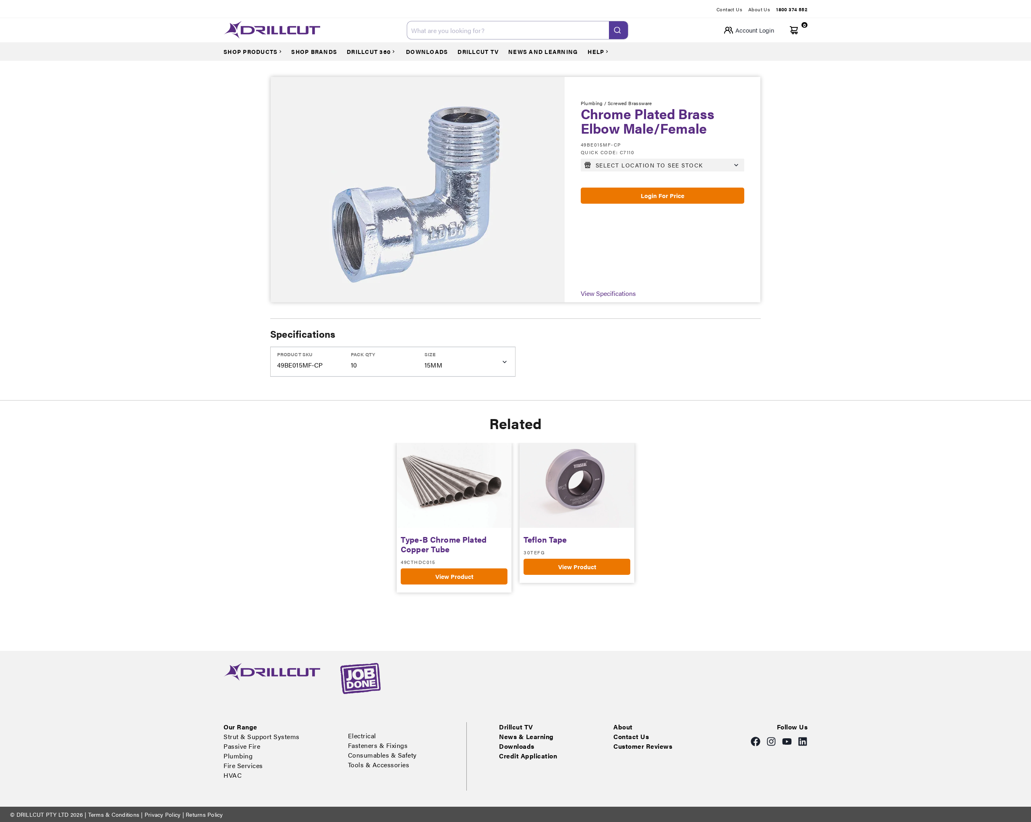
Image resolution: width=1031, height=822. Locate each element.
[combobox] (517, 30)
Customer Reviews (642, 746)
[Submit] (618, 30)
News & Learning (526, 736)
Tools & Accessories (379, 764)
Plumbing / (594, 103)
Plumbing (238, 755)
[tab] (732, 9)
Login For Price (662, 195)
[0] (794, 30)
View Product (454, 576)
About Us (759, 9)
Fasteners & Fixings (378, 745)
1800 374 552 (791, 9)
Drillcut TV (516, 726)
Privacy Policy (162, 814)
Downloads (516, 746)
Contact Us (729, 9)
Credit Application (528, 755)
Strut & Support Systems (262, 736)
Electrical (362, 735)
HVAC (233, 775)
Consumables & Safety (382, 755)
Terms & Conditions (113, 814)
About (623, 726)
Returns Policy (203, 814)
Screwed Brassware (630, 103)
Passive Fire (242, 746)
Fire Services (243, 765)
